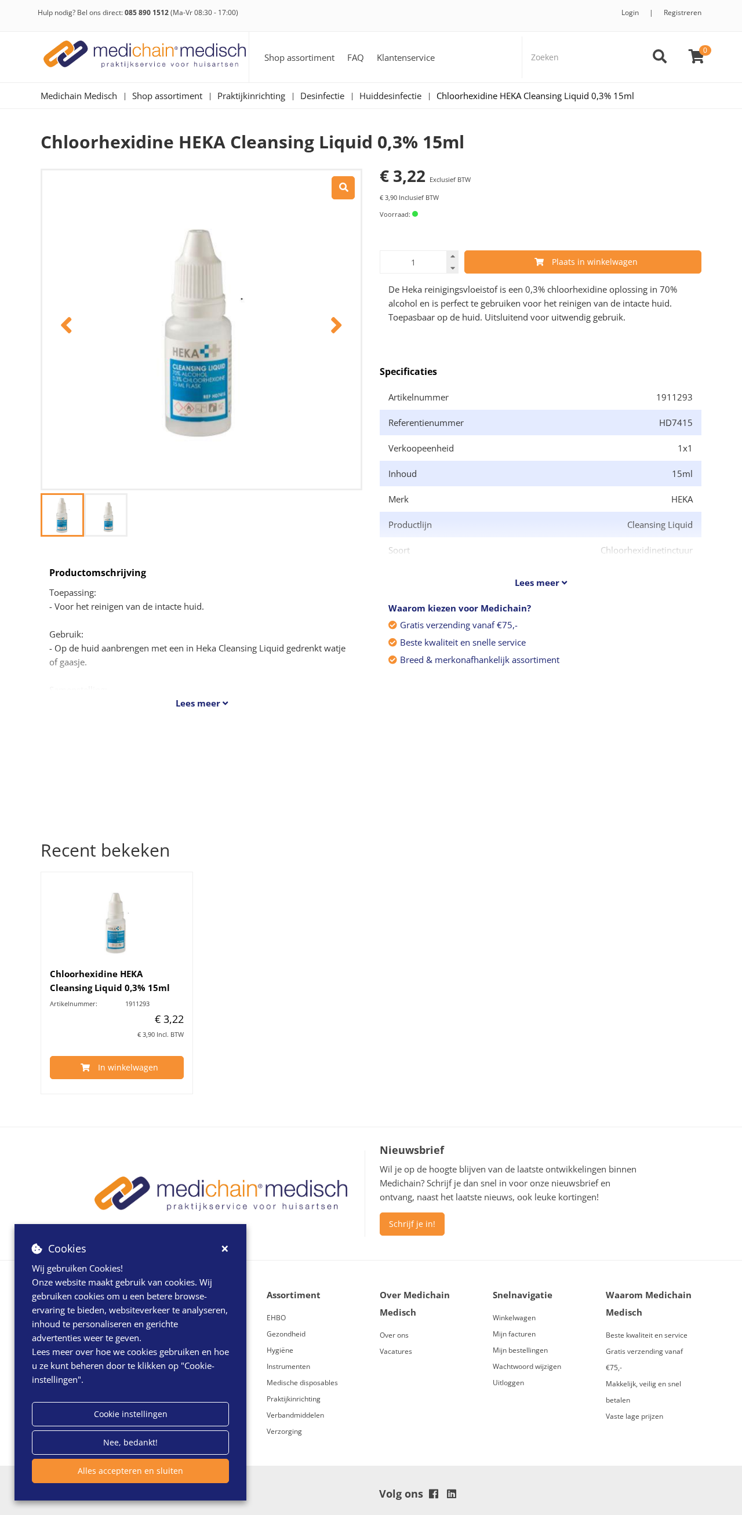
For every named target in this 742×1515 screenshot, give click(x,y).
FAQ (355, 57)
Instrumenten (288, 1366)
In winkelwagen (128, 1067)
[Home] (145, 57)
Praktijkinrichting (294, 1399)
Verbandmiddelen (295, 1415)
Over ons (394, 1335)
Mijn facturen (514, 1334)
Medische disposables (302, 1382)
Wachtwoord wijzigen (527, 1366)
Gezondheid (286, 1334)
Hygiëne (280, 1350)
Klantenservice (406, 57)
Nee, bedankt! (130, 1442)
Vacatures (396, 1351)
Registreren (682, 12)
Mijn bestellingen (520, 1350)
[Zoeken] (659, 57)
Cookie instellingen (131, 1413)
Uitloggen (508, 1382)
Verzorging (284, 1431)
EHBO (276, 1318)
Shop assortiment (299, 57)
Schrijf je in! (412, 1223)
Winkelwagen (514, 1318)
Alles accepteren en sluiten (130, 1470)
